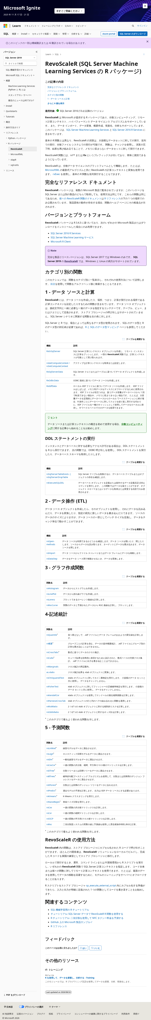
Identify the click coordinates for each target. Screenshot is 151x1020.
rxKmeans (51, 796)
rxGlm (49, 759)
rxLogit (49, 753)
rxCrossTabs (52, 652)
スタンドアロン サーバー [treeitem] (20, 95)
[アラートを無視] (145, 6)
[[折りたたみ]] (36, 51)
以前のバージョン (25, 1013)
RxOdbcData (52, 380)
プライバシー (62, 1013)
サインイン (142, 25)
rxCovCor (50, 765)
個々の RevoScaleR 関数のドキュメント (80, 198)
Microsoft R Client (61, 241)
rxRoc (49, 824)
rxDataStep (51, 558)
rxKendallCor (52, 695)
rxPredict (50, 790)
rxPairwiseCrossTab (56, 700)
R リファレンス (112, 198)
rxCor (49, 813)
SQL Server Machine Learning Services (87, 129)
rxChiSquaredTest (55, 677)
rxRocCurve (52, 605)
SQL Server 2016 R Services (127, 129)
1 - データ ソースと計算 (58, 98)
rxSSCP (49, 818)
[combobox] (20, 57)
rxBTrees (50, 776)
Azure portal (108, 33)
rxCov (49, 807)
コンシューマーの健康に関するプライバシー (95, 1013)
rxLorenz (50, 599)
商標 (135, 1013)
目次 (52, 284)
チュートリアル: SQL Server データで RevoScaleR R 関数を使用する (87, 913)
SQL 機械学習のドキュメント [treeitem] (19, 69)
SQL (57, 54)
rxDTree (50, 770)
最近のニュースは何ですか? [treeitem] (21, 100)
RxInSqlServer (53, 351)
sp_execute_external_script (101, 885)
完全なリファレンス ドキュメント (63, 87)
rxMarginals (52, 666)
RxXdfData (51, 386)
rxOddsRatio (52, 712)
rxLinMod (51, 748)
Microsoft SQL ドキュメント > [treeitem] (20, 75)
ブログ (40, 1013)
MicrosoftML (52, 170)
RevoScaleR (71, 261)
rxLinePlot (51, 594)
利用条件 (126, 1013)
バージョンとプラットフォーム (61, 90)
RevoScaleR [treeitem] (16, 149)
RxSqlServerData (54, 371)
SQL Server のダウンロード (133, 33)
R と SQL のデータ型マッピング (102, 327)
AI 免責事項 (7, 1013)
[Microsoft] (5, 26)
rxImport (50, 553)
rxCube (50, 657)
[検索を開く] (133, 25)
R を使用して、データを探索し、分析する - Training (69, 977)
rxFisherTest (52, 686)
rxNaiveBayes (53, 801)
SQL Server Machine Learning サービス (72, 237)
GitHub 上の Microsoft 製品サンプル (70, 922)
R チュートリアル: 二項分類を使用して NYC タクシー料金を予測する (87, 918)
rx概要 (49, 643)
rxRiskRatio (51, 706)
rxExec (56, 174)
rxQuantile (51, 634)
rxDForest (51, 785)
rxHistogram (52, 588)
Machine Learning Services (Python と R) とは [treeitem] (21, 88)
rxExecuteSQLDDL (55, 482)
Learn (48, 54)
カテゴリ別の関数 (55, 94)
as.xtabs (50, 672)
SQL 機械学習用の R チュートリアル (70, 909)
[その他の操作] (143, 54)
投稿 (51, 1013)
